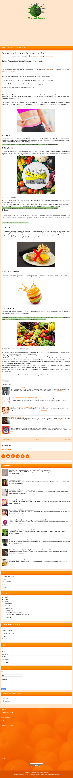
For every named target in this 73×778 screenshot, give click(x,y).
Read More (59, 390)
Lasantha (42, 774)
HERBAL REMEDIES (7, 631)
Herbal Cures (36, 4)
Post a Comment (6, 449)
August (7, 617)
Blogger (46, 772)
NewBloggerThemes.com (36, 775)
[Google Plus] (13, 457)
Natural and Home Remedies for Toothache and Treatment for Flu (27, 407)
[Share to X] (6, 381)
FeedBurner (40, 767)
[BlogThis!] (5, 381)
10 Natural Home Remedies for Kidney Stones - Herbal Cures (25, 397)
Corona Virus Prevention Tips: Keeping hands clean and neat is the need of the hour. (32, 550)
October (7, 608)
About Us (11, 48)
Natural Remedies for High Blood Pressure (21, 387)
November (8, 606)
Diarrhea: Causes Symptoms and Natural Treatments (23, 540)
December (8, 603)
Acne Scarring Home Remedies (17, 560)
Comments (7, 701)
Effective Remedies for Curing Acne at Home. (21, 510)
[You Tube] (22, 457)
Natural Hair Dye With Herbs (17, 417)
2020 (5, 597)
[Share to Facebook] (8, 381)
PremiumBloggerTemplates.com (52, 774)
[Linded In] (17, 457)
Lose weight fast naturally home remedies (23, 53)
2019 (5, 599)
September (8, 610)
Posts (6, 698)
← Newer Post (5, 439)
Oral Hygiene (5, 587)
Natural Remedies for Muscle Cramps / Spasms (22, 490)
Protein (47, 69)
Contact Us (21, 48)
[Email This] (3, 381)
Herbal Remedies (6, 581)
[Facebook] (3, 457)
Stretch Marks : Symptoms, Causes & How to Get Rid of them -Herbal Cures (29, 470)
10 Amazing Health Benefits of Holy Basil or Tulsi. (22, 530)
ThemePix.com (27, 774)
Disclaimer (5, 657)
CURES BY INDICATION (37, 56)
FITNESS (4, 579)
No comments (49, 56)
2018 (5, 602)
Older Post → (67, 439)
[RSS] (27, 457)
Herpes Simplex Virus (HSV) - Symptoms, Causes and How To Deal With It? (29, 520)
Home (3, 48)
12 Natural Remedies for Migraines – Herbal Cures (23, 427)
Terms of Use (5, 662)
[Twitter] (8, 457)
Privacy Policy (5, 659)
